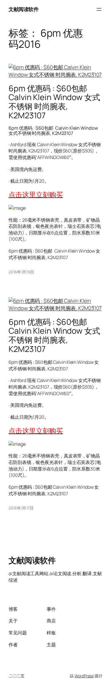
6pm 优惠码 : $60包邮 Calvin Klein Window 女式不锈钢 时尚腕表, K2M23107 (54, 102)
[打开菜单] (99, 9)
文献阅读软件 (23, 9)
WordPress (84, 675)
